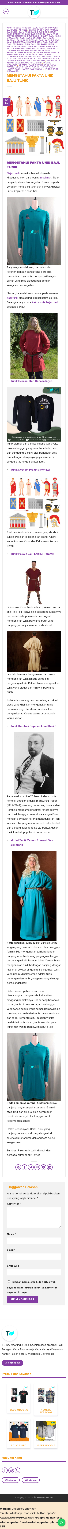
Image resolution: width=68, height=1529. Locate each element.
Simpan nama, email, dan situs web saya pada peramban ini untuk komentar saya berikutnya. (32, 1287)
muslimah (45, 177)
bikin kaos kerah (35, 48)
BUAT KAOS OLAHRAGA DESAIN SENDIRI (29, 55)
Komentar (14, 1203)
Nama (11, 1234)
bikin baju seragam (36, 44)
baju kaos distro (35, 34)
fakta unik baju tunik (45, 302)
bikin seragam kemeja (46, 52)
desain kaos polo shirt (28, 63)
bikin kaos (20, 46)
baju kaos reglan (27, 40)
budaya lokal (45, 57)
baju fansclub (27, 32)
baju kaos (43, 32)
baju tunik (13, 298)
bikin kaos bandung (39, 46)
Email (11, 1249)
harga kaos (48, 67)
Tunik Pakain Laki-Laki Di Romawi (32, 554)
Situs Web (13, 1265)
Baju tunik (14, 173)
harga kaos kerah (32, 69)
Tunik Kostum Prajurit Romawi (30, 469)
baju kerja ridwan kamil (27, 42)
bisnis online (14, 54)
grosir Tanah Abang (28, 67)
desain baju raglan (18, 61)
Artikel (23, 30)
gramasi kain (26, 65)
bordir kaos (30, 54)
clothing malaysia (48, 59)
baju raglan (50, 42)
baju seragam (15, 44)
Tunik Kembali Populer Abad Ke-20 (33, 726)
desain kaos (38, 61)
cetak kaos (29, 59)
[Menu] (6, 11)
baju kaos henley (37, 36)
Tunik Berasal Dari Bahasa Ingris (31, 381)
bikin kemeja (25, 52)
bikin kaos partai (27, 50)
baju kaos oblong (30, 38)
